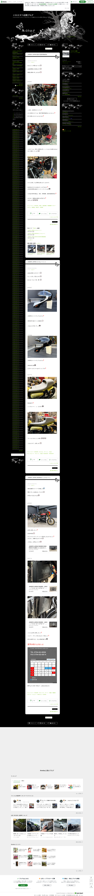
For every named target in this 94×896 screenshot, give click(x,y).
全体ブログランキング (66, 61)
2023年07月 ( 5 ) (15, 196)
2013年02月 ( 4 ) (15, 423)
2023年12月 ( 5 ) (15, 187)
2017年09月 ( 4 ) (15, 323)
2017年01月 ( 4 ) (15, 337)
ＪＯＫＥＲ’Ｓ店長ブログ (22, 15)
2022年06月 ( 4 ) (15, 220)
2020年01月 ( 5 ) (15, 272)
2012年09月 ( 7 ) (15, 432)
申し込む (71, 885)
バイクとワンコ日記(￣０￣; (68, 121)
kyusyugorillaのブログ (66, 88)
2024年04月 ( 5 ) (15, 180)
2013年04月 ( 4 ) (15, 419)
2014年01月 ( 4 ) (15, 403)
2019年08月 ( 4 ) (15, 281)
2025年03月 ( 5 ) (15, 160)
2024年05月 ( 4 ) (15, 178)
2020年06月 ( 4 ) (15, 263)
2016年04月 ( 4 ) (15, 354)
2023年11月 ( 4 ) (15, 189)
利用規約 (52, 895)
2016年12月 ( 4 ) (15, 339)
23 (13, 117)
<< (14, 108)
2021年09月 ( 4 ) (15, 236)
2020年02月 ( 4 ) (15, 270)
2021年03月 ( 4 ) (15, 247)
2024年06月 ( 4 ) (15, 176)
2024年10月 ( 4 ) (15, 169)
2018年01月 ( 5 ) (15, 316)
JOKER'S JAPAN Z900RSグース (15, 69)
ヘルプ (81, 895)
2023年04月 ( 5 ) (15, 201)
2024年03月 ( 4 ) (15, 182)
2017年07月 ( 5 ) (15, 327)
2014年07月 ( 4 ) (15, 392)
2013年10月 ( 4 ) (15, 408)
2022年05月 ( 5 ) (15, 221)
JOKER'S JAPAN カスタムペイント (35, 230)
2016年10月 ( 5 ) (15, 343)
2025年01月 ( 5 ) (15, 163)
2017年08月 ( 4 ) (15, 325)
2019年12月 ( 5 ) (15, 274)
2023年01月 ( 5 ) (15, 207)
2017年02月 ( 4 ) (15, 336)
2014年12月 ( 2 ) (15, 383)
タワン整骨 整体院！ (66, 94)
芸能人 (23, 780)
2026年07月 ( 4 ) (15, 131)
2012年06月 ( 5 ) (15, 437)
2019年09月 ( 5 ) (15, 279)
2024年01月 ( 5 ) (15, 185)
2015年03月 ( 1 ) (15, 377)
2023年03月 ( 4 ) (15, 203)
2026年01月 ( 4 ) (15, 142)
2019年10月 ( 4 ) (15, 278)
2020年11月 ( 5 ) (15, 254)
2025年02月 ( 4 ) (15, 162)
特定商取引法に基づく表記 (72, 895)
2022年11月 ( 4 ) (15, 211)
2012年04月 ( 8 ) (15, 441)
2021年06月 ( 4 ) (15, 241)
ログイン (90, 1)
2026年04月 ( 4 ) (15, 136)
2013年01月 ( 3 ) (15, 424)
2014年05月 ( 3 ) (15, 395)
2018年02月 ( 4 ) (15, 314)
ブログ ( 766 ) (15, 95)
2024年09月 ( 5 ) (15, 171)
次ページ (48, 48)
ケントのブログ (65, 85)
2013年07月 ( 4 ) (15, 414)
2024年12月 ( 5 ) (15, 165)
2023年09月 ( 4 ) (15, 192)
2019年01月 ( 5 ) (15, 294)
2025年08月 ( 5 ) (15, 151)
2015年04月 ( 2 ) (15, 375)
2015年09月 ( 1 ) (15, 366)
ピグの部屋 (78, 52)
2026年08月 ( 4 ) (15, 129)
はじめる (23, 885)
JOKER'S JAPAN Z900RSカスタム (15, 78)
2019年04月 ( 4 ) (15, 289)
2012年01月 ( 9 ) (15, 446)
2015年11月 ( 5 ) (15, 363)
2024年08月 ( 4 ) (15, 173)
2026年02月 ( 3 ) (15, 140)
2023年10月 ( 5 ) (15, 191)
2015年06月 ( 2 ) (15, 372)
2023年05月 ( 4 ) (15, 200)
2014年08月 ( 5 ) (15, 390)
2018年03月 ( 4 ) (15, 312)
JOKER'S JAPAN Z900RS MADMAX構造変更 (37, 236)
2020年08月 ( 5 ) (15, 260)
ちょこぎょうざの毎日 (66, 124)
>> (20, 108)
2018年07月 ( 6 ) (15, 305)
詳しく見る (47, 885)
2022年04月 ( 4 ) (15, 223)
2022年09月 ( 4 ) (15, 214)
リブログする (54, 213)
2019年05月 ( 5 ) (15, 287)
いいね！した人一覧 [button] (54, 217)
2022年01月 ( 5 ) (15, 229)
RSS (65, 129)
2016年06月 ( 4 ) (15, 350)
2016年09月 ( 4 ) (15, 345)
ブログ (32, 62)
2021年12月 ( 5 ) (15, 231)
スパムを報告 (38, 895)
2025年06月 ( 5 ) (15, 154)
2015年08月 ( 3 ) (15, 368)
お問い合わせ (45, 895)
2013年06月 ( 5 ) (15, 415)
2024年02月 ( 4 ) (15, 183)
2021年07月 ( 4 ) (15, 240)
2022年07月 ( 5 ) (15, 218)
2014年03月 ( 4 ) (15, 399)
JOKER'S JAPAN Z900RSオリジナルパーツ (36, 233)
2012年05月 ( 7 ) (15, 439)
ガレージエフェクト (67, 118)
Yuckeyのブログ (65, 91)
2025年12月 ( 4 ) (15, 144)
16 (13, 116)
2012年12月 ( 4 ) (15, 426)
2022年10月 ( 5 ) (15, 212)
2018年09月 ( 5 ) (15, 301)
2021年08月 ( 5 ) (15, 238)
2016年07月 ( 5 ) (15, 348)
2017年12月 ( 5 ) (15, 317)
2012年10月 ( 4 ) (15, 430)
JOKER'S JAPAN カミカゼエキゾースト (17, 75)
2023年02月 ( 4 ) (15, 205)
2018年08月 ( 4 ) (15, 303)
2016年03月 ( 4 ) (15, 356)
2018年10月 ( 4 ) (15, 299)
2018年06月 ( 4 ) (15, 307)
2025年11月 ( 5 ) (15, 145)
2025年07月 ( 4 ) (15, 153)
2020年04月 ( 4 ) (15, 267)
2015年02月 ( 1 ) (15, 379)
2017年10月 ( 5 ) (15, 321)
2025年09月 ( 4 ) (15, 149)
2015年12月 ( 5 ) (15, 361)
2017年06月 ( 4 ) (15, 328)
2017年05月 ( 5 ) (15, 330)
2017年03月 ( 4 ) (15, 334)
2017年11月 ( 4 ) (15, 319)
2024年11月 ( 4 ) (15, 167)
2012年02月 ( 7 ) (15, 444)
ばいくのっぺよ (65, 82)
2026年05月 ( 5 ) (15, 134)
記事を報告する (54, 224)
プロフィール (72, 52)
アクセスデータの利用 (60, 895)
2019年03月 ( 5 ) (15, 290)
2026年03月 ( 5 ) (15, 138)
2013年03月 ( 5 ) (15, 421)
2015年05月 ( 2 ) (15, 374)
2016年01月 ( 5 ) (15, 359)
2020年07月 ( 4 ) (15, 261)
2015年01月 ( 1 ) (15, 381)
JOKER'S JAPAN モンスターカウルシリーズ (17, 81)
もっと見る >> (30, 239)
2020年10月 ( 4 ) (15, 256)
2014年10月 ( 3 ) (15, 386)
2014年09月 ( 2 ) (15, 388)
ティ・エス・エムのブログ (67, 115)
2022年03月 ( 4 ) (15, 225)
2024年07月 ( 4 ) (15, 174)
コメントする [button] (43, 213)
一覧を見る (79, 96)
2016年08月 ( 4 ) (15, 346)
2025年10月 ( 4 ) (15, 147)
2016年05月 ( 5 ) (15, 352)
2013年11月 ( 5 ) (15, 406)
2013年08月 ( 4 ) (15, 412)
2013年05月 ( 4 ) (15, 417)
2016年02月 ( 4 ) (15, 357)
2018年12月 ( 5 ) (15, 296)
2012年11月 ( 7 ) (15, 428)
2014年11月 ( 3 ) (15, 385)
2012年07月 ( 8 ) (15, 435)
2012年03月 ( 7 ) (15, 443)
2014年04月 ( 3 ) (15, 397)
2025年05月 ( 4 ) (15, 156)
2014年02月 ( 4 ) (15, 401)
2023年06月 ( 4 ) (15, 198)
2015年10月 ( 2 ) (15, 365)
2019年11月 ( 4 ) (15, 276)
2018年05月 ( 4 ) (15, 308)
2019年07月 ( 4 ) (15, 283)
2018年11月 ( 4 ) (15, 298)
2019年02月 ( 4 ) (15, 292)
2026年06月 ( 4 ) (15, 133)
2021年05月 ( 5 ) (15, 243)
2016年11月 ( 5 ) (15, 341)
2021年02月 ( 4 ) (15, 249)
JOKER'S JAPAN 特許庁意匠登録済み (37, 54)
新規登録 (82, 1)
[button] (91, 886)
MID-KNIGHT (65, 112)
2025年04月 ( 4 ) (15, 158)
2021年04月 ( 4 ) (15, 245)
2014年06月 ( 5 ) (15, 394)
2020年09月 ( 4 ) (15, 258)
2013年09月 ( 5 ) (15, 410)
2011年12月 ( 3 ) (15, 448)
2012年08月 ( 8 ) (15, 433)
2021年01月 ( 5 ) (15, 250)
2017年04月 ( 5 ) (15, 332)
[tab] (16, 780)
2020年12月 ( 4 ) (15, 252)
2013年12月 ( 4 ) (15, 405)
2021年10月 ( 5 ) (15, 234)
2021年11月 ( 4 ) (15, 232)
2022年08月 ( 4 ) (15, 216)
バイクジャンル (65, 63)
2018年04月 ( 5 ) (15, 310)
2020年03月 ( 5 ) (15, 269)
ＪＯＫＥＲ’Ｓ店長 (73, 51)
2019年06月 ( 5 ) (15, 285)
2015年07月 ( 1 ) (15, 370)
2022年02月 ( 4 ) (15, 227)
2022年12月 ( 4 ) (15, 209)
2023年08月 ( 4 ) (15, 194)
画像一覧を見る (20, 85)
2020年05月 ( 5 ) (15, 265)
